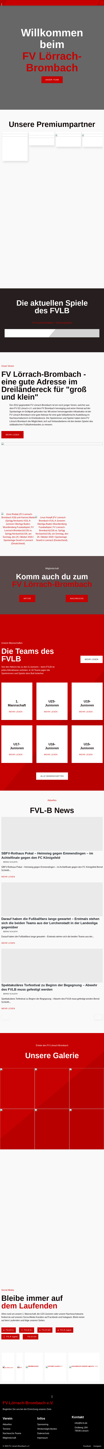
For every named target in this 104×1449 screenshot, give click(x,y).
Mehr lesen (15, 712)
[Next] (98, 1017)
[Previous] (5, 1017)
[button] (4, 529)
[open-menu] (102, 2)
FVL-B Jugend (65, 1330)
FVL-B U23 (45, 1330)
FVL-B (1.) (9, 1330)
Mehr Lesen (8, 877)
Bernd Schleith (10, 862)
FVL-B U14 (31, 1337)
